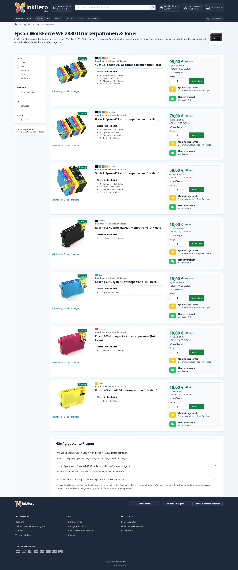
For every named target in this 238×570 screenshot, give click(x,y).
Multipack (25, 78)
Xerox (80, 18)
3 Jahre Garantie (144, 503)
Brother (19, 18)
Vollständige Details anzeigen (65, 91)
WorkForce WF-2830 (46, 24)
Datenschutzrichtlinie (117, 562)
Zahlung (19, 530)
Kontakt (71, 535)
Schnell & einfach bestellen (207, 503)
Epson (40, 18)
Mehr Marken (93, 18)
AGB (130, 562)
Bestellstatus (127, 530)
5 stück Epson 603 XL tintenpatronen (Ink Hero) (127, 173)
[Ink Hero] (31, 7)
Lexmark (57, 18)
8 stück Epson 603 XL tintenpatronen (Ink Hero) (127, 119)
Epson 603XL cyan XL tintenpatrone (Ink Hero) (126, 282)
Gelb (23, 74)
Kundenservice (75, 522)
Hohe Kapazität (28, 92)
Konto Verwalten (128, 522)
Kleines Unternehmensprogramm (31, 526)
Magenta (25, 70)
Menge (172, 77)
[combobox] (115, 7)
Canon (30, 18)
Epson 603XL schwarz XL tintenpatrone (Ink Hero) (128, 227)
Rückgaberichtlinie (77, 526)
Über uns (19, 522)
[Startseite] (15, 24)
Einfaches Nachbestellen (132, 526)
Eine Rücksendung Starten (80, 530)
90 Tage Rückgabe (175, 503)
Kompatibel (26, 106)
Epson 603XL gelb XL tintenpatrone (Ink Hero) (126, 390)
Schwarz (24, 62)
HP (48, 18)
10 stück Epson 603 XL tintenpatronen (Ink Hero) (128, 65)
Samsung (70, 18)
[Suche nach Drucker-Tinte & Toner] (152, 7)
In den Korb (197, 82)
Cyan (23, 66)
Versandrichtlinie (23, 535)
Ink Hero (24, 119)
